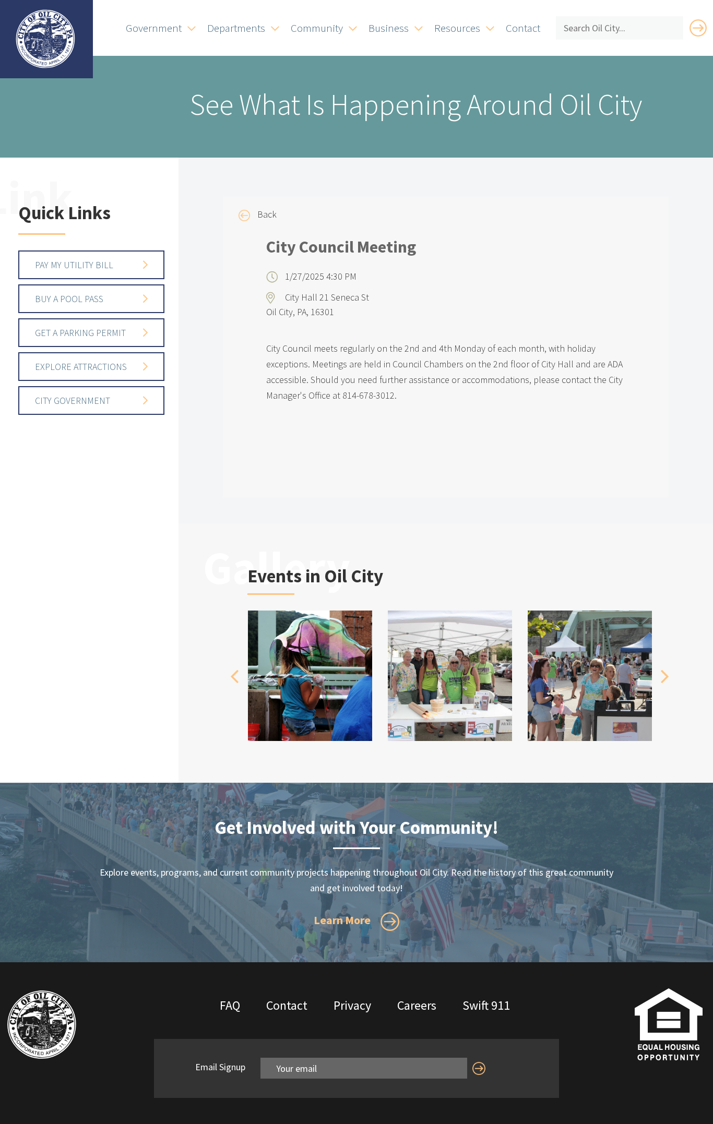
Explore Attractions (81, 367)
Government (154, 28)
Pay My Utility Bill (74, 265)
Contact (523, 28)
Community (317, 28)
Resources (457, 28)
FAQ (230, 1005)
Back (266, 214)
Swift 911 (486, 1005)
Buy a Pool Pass (69, 299)
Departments (236, 28)
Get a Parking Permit (80, 333)
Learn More (343, 920)
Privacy (352, 1005)
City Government (72, 400)
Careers (416, 1005)
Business (389, 28)
